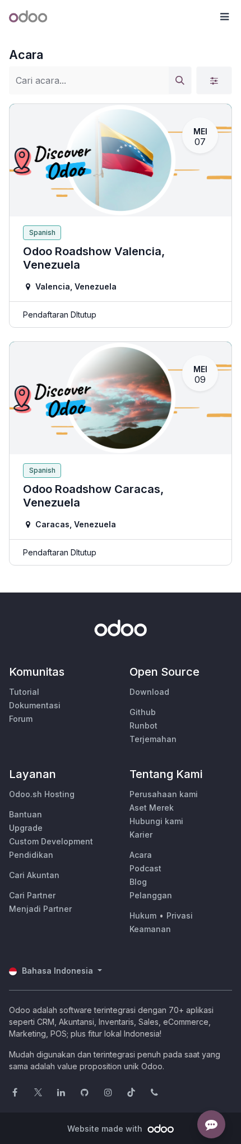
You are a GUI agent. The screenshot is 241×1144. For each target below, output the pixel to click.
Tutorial (24, 692)
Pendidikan (31, 855)
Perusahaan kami (163, 794)
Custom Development (51, 841)
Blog (138, 882)
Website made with (106, 1128)
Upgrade (26, 828)
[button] (224, 17)
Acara (140, 855)
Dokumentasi (35, 705)
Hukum (142, 915)
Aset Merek (151, 807)
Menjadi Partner (40, 909)
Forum (21, 719)
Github (142, 712)
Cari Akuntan (34, 875)
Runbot (143, 725)
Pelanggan (150, 895)
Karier (140, 834)
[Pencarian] (180, 80)
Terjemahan (153, 739)
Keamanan (150, 929)
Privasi (179, 915)
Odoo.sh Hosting (42, 794)
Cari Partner (32, 895)
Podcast (145, 868)
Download (149, 692)
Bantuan (25, 814)
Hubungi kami (156, 821)
